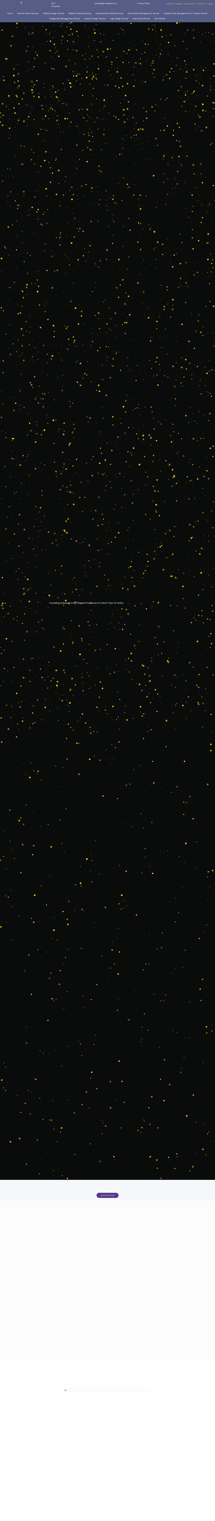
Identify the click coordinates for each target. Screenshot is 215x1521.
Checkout (200, 4)
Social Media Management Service (143, 13)
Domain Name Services (28, 13)
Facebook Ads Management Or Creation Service (186, 13)
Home (10, 13)
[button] (107, 1195)
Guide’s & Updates (174, 4)
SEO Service (159, 18)
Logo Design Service (119, 18)
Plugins (209, 4)
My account (189, 4)
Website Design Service (53, 13)
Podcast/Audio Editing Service (109, 13)
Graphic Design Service (94, 18)
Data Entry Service (141, 18)
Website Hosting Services (80, 13)
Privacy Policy (143, 3)
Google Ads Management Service (65, 18)
